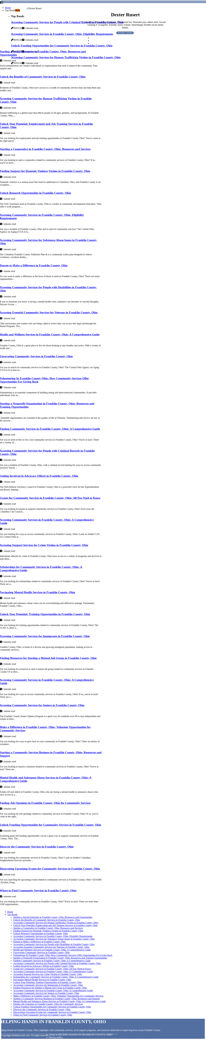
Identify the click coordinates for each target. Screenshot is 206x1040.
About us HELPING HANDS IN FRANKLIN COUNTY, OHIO (80, 1034)
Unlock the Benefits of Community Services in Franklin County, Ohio (46, 920)
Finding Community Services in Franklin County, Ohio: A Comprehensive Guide (51, 960)
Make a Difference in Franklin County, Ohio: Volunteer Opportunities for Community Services (58, 996)
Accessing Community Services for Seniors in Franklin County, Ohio (46, 993)
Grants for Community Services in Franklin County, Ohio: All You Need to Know (52, 968)
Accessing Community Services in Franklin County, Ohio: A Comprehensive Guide (53, 971)
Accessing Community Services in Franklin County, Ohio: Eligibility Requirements (52, 936)
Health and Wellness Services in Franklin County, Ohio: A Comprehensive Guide (52, 949)
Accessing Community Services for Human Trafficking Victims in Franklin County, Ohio (55, 922)
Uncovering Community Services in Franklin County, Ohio (41, 952)
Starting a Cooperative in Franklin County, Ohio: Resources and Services (48, 928)
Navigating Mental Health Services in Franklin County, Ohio (42, 979)
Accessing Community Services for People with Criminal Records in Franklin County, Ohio (57, 963)
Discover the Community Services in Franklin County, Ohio (41, 1009)
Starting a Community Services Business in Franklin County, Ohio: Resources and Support (56, 998)
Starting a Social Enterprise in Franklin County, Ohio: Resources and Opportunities (52, 917)
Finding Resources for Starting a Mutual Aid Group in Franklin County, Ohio (50, 987)
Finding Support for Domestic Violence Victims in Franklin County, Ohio (48, 930)
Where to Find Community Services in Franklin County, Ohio (42, 1015)
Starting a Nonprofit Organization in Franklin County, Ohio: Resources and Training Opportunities (60, 958)
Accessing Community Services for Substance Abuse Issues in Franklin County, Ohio (54, 939)
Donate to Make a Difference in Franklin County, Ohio (39, 941)
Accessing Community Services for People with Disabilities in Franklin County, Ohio (54, 944)
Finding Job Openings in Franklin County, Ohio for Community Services (48, 1004)
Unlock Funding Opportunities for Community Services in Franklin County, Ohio (52, 1006)
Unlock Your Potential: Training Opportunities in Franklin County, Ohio (47, 982)
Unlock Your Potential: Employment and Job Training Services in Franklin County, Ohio (55, 925)
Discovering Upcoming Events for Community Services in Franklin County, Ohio (52, 1012)
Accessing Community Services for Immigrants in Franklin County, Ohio (48, 985)
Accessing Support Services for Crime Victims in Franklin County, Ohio (47, 974)
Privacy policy (56, 1037)
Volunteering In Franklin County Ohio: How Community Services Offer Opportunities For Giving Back (62, 955)
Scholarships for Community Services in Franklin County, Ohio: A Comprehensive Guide (55, 977)
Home (8, 7)
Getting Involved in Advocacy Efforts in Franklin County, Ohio (43, 966)
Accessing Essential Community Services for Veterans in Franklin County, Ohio (51, 947)
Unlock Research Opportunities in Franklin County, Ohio (40, 933)
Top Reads (12, 914)
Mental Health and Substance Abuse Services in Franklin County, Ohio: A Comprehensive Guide (59, 1001)
